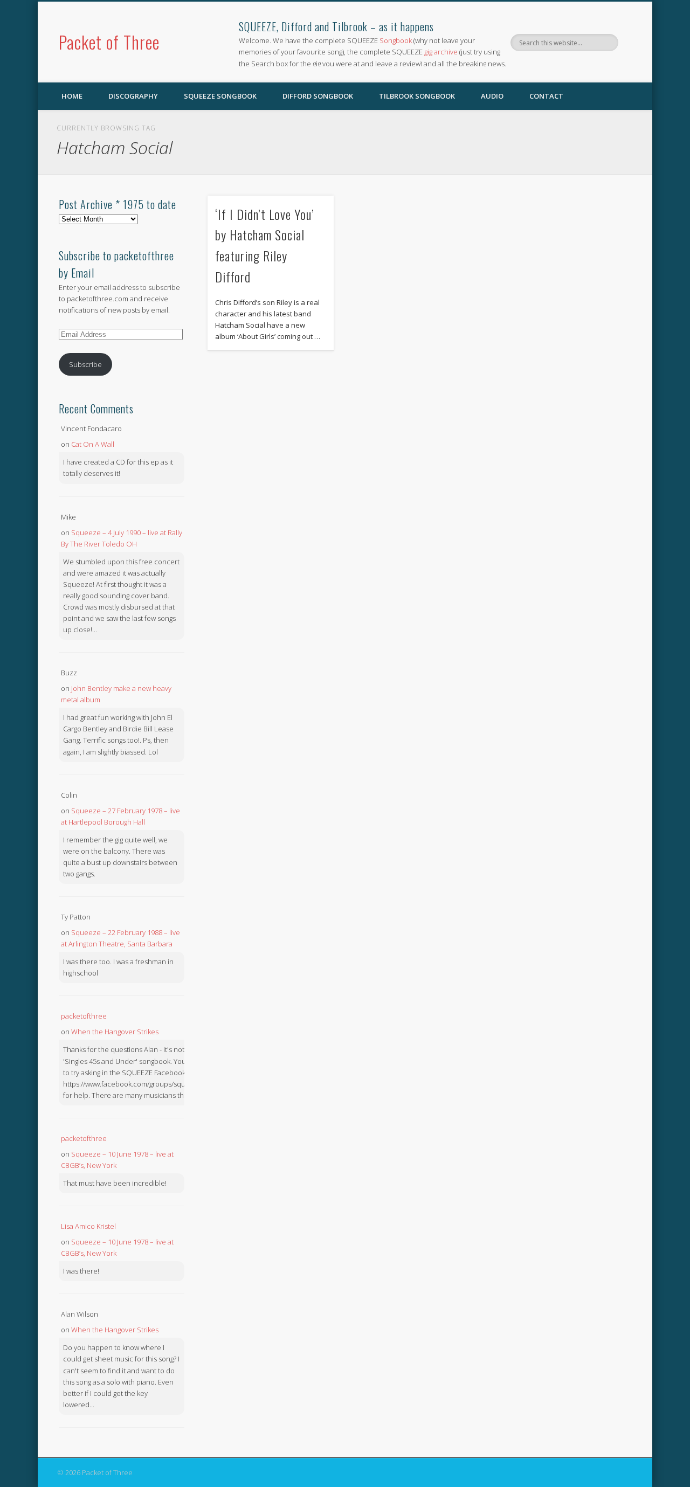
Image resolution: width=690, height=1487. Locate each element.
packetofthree (84, 1016)
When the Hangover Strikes (114, 1031)
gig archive (441, 52)
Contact (546, 96)
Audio (492, 96)
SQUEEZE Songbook (220, 96)
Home (71, 96)
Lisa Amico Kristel (88, 1226)
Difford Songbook (317, 96)
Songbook (396, 40)
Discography (133, 96)
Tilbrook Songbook (417, 96)
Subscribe (85, 364)
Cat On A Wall (92, 444)
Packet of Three (109, 41)
